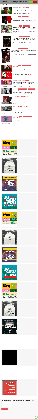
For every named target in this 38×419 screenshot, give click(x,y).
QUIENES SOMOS (8, 414)
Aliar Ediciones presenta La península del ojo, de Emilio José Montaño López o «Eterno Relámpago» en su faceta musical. (24, 39)
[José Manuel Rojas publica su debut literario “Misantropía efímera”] (6, 108)
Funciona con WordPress (20, 413)
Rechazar (35, 2)
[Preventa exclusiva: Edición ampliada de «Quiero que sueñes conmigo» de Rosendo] (6, 20)
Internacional (24, 65)
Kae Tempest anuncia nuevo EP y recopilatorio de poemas (23, 118)
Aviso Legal (25, 416)
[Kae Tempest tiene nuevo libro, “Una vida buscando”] (6, 10)
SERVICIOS (17, 414)
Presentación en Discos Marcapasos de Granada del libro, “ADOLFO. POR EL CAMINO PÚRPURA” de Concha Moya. (23, 83)
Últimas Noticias (25, 7)
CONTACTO (13, 414)
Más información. (14, 2)
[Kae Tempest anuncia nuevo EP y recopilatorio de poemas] (6, 119)
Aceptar (30, 2)
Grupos (19, 65)
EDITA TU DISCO (22, 414)
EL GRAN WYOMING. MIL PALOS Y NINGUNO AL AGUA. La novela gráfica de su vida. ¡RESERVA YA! (24, 99)
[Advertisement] (8, 132)
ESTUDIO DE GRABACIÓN (28, 414)
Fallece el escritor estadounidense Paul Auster (21, 90)
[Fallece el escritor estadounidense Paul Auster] (6, 91)
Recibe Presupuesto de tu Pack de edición (17, 416)
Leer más (29, 13)
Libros (19, 7)
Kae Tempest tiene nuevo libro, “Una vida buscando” (22, 8)
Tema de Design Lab (28, 413)
